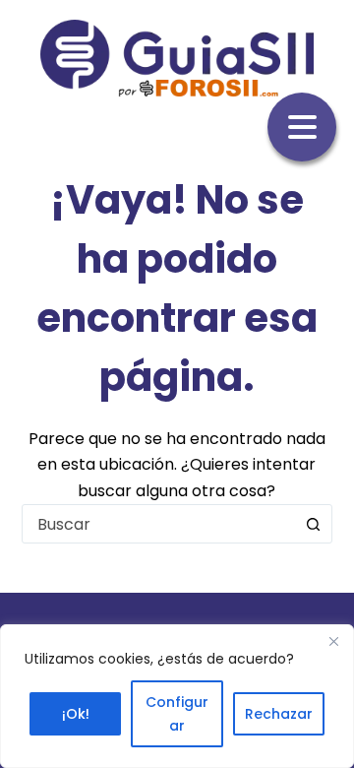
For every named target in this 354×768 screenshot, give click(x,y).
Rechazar (279, 714)
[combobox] (159, 524)
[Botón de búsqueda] (312, 524)
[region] (177, 696)
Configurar (177, 714)
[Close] (333, 641)
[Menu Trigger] (301, 127)
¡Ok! (75, 714)
